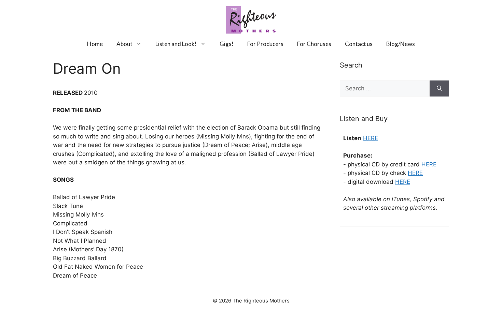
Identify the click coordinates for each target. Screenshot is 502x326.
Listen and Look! (176, 43)
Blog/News (400, 43)
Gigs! (227, 43)
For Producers (265, 43)
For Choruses (314, 43)
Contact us (359, 43)
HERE (370, 138)
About (124, 43)
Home (95, 43)
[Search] (439, 88)
